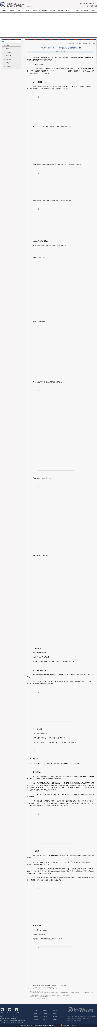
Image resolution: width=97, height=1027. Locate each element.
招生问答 (8, 59)
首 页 (76, 43)
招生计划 (8, 55)
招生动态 (8, 48)
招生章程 (8, 52)
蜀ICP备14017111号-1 (54, 1025)
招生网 (81, 3)
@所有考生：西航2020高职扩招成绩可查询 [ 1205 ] (45, 988)
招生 (80, 43)
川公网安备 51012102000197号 (70, 1025)
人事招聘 (95, 3)
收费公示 (8, 63)
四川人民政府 (89, 3)
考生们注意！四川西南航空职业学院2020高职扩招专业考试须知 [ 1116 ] (49, 985)
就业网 (84, 3)
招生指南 (8, 66)
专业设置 (8, 45)
